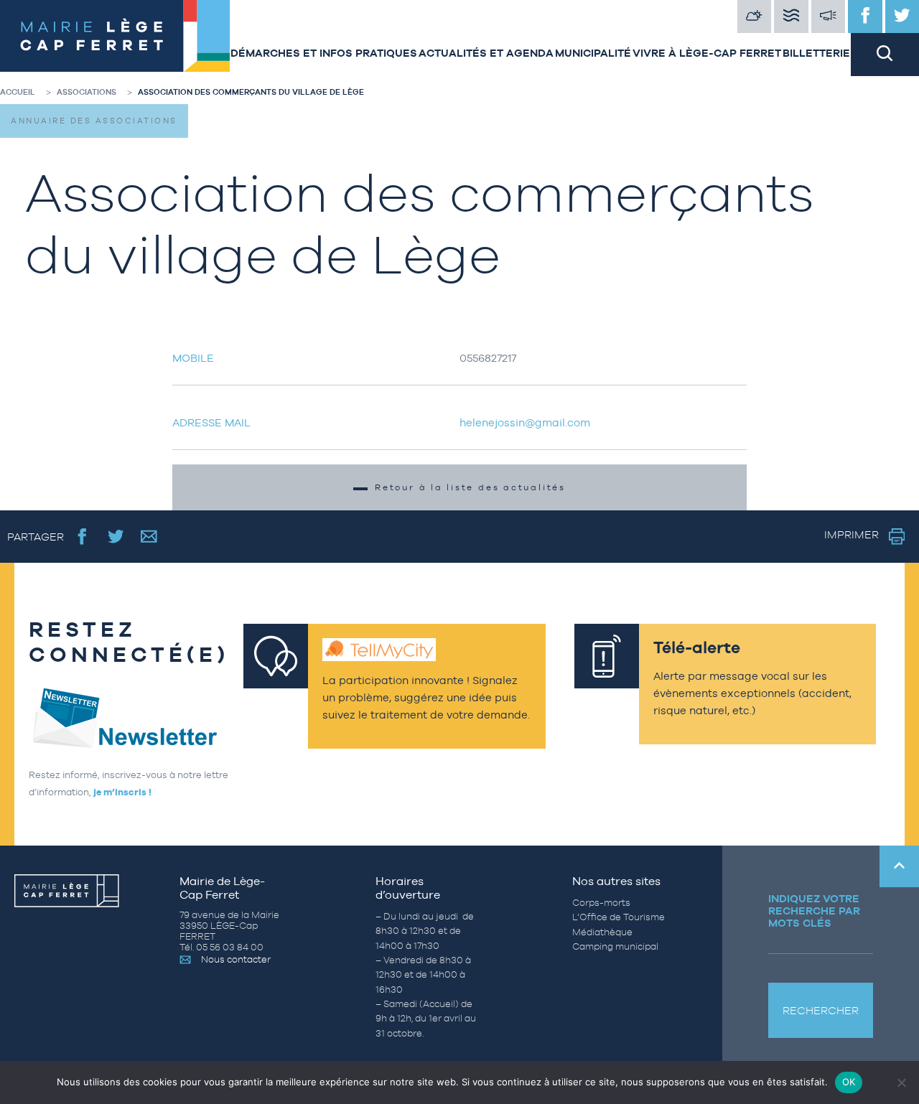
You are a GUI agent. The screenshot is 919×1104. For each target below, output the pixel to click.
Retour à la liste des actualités (470, 487)
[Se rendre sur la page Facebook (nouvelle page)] (82, 536)
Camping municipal (615, 946)
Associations (86, 92)
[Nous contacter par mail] (149, 536)
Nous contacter (236, 959)
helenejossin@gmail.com (525, 422)
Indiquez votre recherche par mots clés (814, 910)
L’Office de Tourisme (618, 917)
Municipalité (593, 53)
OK (849, 1081)
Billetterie (816, 53)
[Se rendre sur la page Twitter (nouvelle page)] (116, 536)
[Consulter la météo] (754, 16)
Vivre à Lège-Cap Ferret (707, 53)
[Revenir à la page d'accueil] (115, 38)
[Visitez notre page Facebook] (865, 16)
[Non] (901, 1082)
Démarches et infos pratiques (323, 53)
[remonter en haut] (899, 866)
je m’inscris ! (122, 792)
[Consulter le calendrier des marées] (791, 16)
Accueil (17, 92)
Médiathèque (602, 932)
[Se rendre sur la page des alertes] (828, 16)
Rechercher (821, 1010)
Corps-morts (601, 902)
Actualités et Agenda (486, 53)
